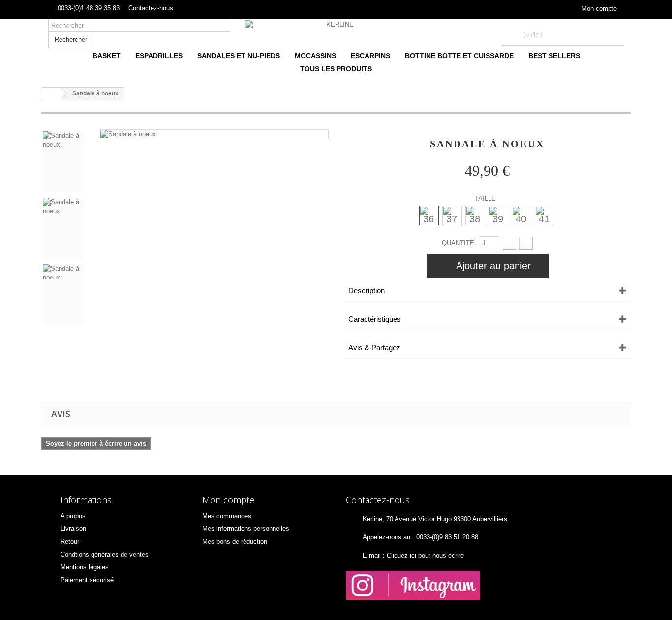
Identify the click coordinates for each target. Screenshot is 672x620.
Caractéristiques (374, 319)
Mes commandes (226, 516)
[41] (544, 215)
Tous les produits (336, 69)
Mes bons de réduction (234, 541)
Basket (106, 56)
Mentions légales (85, 567)
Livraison (73, 528)
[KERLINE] (336, 24)
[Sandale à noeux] (128, 134)
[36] (428, 215)
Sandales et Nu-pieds (238, 56)
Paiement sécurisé (87, 580)
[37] (451, 215)
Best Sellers (554, 56)
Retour (70, 541)
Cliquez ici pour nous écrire (425, 555)
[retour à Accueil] (51, 94)
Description (366, 290)
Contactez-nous (150, 8)
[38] (475, 215)
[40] (521, 215)
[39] (498, 215)
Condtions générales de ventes (105, 554)
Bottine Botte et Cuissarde (459, 56)
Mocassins (315, 56)
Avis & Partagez (374, 347)
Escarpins (370, 56)
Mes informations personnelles (245, 528)
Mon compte (599, 8)
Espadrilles (159, 56)
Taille (486, 198)
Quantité (458, 243)
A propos (73, 516)
